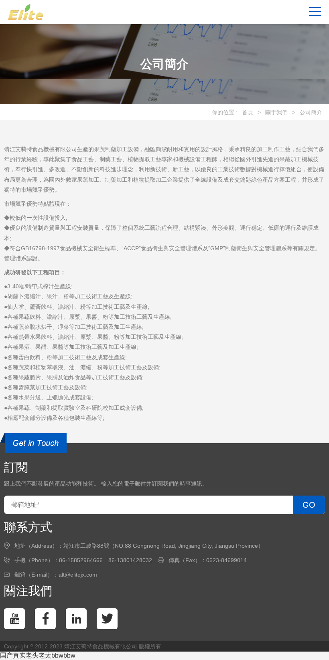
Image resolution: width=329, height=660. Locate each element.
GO (309, 504)
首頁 (247, 112)
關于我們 (276, 112)
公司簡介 (311, 112)
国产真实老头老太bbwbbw (37, 655)
